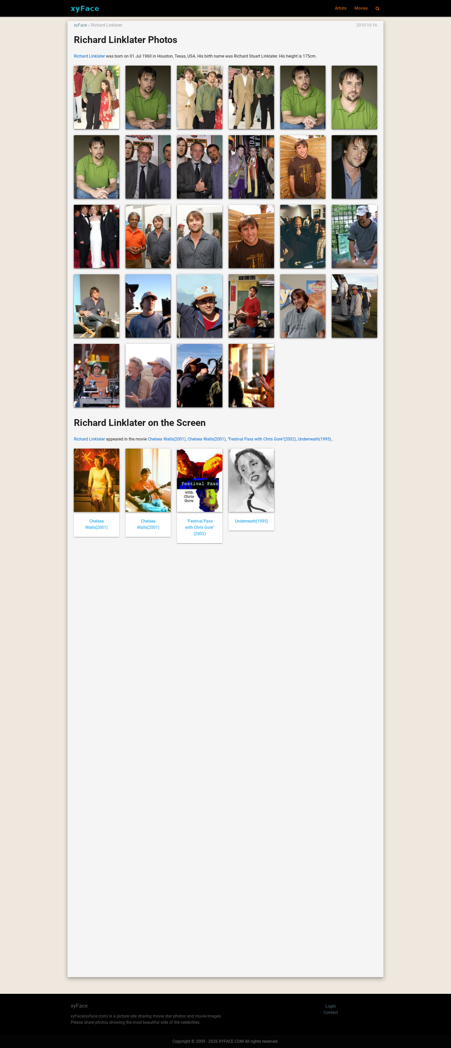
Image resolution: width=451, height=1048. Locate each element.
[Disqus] (225, 754)
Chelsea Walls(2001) (167, 439)
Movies (361, 8)
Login (330, 1006)
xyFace (80, 25)
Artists (341, 8)
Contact (331, 1012)
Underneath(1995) (314, 439)
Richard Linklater (89, 56)
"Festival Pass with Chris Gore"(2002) (262, 439)
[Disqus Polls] (225, 618)
